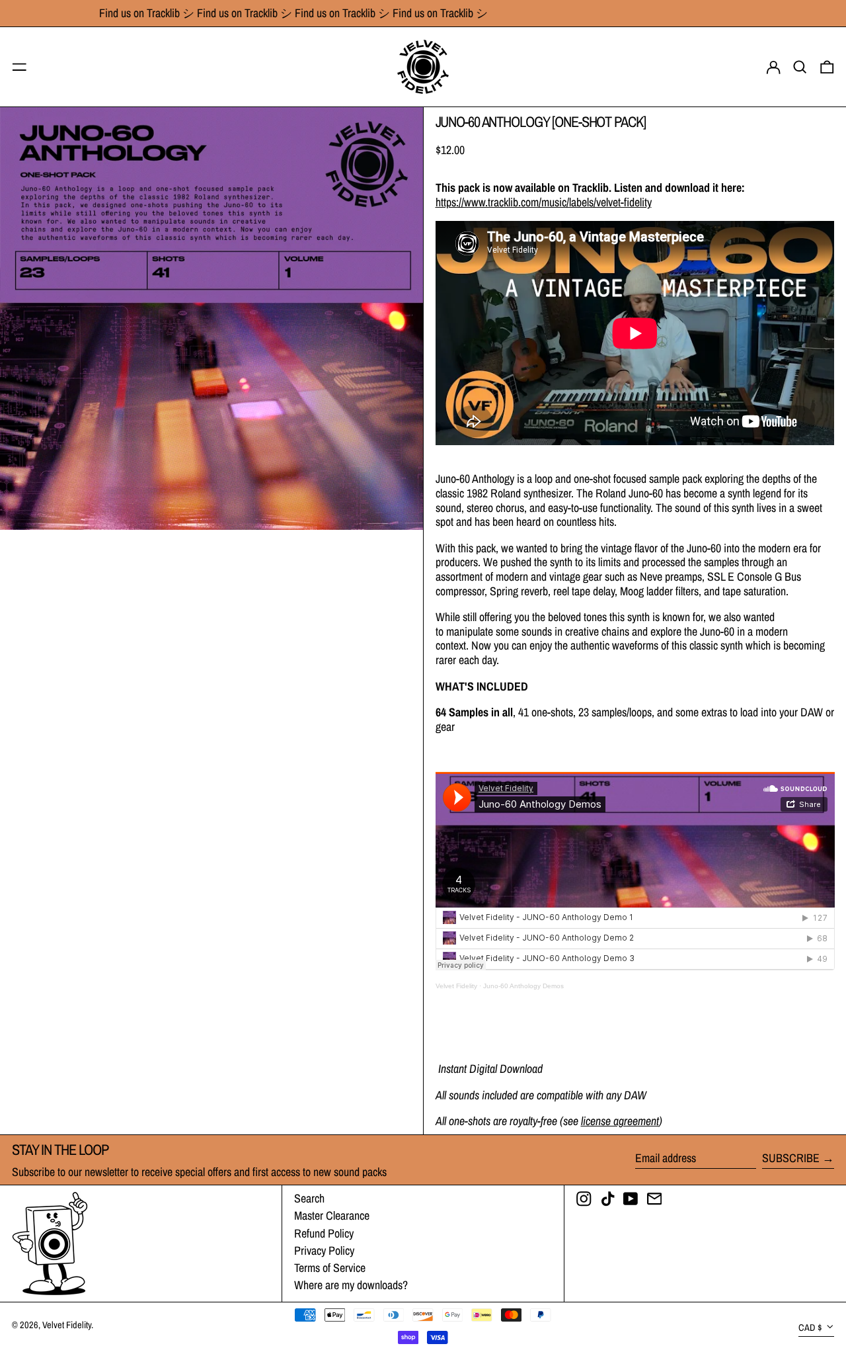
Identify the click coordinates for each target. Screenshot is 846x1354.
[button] (800, 67)
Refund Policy (324, 1233)
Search (309, 1198)
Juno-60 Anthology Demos (523, 986)
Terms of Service (329, 1267)
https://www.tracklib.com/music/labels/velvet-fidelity (544, 202)
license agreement (620, 1121)
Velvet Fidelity (456, 986)
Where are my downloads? (351, 1285)
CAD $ (810, 1327)
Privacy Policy (324, 1250)
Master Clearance (331, 1215)
